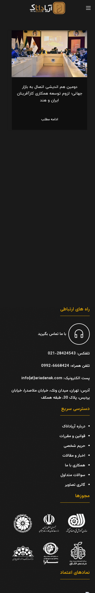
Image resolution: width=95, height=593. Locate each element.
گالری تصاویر (75, 485)
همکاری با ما (75, 465)
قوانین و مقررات (72, 436)
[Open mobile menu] (88, 8)
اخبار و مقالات (73, 456)
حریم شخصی (74, 446)
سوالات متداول (72, 475)
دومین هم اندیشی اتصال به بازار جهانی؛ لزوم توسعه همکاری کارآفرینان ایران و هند (49, 93)
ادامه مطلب (49, 119)
